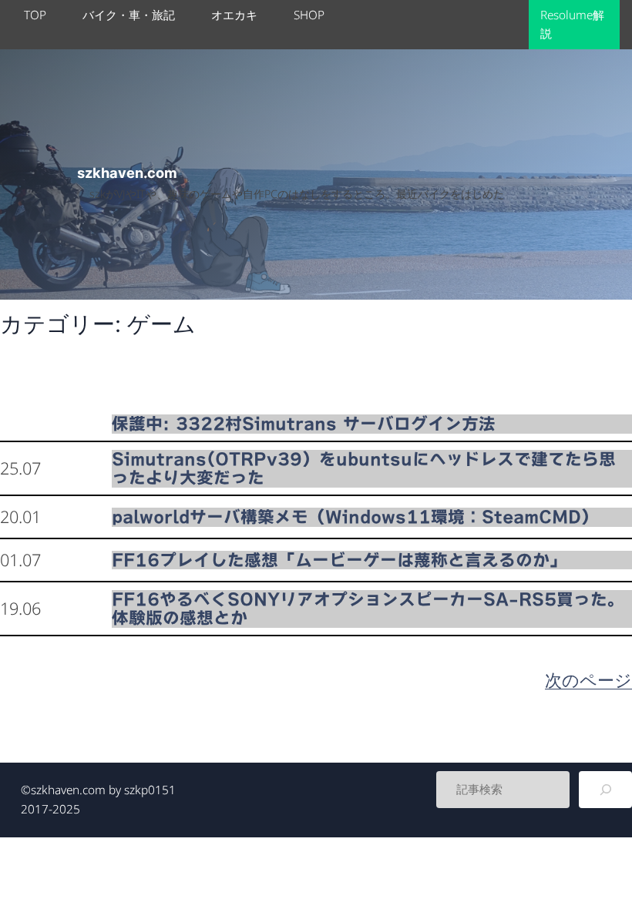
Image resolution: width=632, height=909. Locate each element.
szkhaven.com (127, 172)
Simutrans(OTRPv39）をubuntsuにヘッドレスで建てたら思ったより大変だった (364, 468)
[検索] (605, 789)
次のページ (588, 680)
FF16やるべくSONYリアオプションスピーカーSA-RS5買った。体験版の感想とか (368, 608)
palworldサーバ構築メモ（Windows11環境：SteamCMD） (355, 516)
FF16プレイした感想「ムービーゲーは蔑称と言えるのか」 (339, 560)
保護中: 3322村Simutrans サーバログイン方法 (304, 423)
